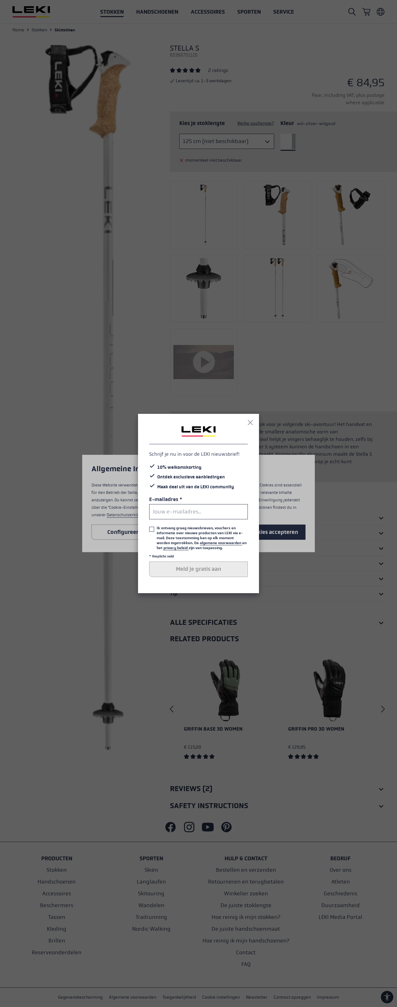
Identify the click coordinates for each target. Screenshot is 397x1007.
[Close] (250, 422)
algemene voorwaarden (221, 543)
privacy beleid (176, 548)
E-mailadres (165, 499)
